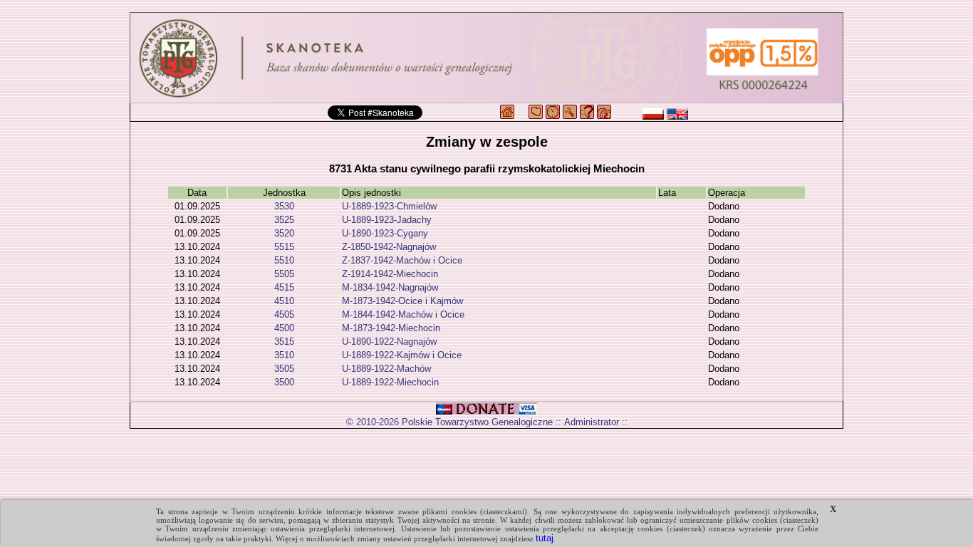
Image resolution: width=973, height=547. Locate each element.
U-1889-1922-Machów (386, 368)
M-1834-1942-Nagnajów (390, 287)
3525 (284, 219)
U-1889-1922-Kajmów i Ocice (402, 355)
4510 (284, 301)
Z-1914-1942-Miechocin (390, 274)
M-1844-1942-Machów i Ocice (403, 314)
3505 (284, 368)
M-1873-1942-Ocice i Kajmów (402, 301)
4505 (284, 314)
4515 (284, 287)
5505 (284, 274)
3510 (284, 355)
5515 (284, 246)
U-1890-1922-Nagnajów (389, 341)
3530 (284, 206)
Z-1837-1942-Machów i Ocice (402, 260)
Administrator (591, 422)
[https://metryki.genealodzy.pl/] (486, 58)
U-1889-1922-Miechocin (390, 382)
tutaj (544, 538)
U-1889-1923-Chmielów (389, 206)
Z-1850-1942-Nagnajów (389, 246)
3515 (284, 341)
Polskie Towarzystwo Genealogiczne (477, 422)
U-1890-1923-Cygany (385, 233)
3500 (284, 382)
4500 (284, 328)
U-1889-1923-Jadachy (387, 219)
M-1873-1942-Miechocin (391, 328)
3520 (284, 233)
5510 (284, 260)
